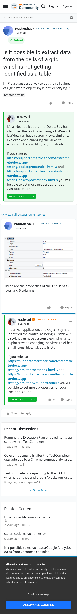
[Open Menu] (71, 17)
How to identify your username (27, 517)
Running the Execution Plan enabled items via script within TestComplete (38, 440)
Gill (22, 464)
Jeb (24, 556)
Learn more (31, 582)
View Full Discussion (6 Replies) (25, 214)
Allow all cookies (38, 604)
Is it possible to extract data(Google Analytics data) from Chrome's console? (37, 550)
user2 (26, 539)
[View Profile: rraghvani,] (11, 119)
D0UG (26, 525)
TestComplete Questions (20, 17)
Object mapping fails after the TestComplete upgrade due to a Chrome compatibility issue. (38, 457)
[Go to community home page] (25, 6)
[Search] (43, 6)
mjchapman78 (30, 482)
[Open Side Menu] (5, 6)
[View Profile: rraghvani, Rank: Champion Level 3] (12, 322)
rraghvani (23, 116)
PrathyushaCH (25, 28)
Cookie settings (39, 594)
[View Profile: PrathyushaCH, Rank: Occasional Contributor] (8, 31)
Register (54, 6)
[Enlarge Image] (38, 258)
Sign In (67, 6)
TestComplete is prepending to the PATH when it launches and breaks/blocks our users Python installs (38, 475)
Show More (40, 490)
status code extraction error (25, 534)
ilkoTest (25, 446)
